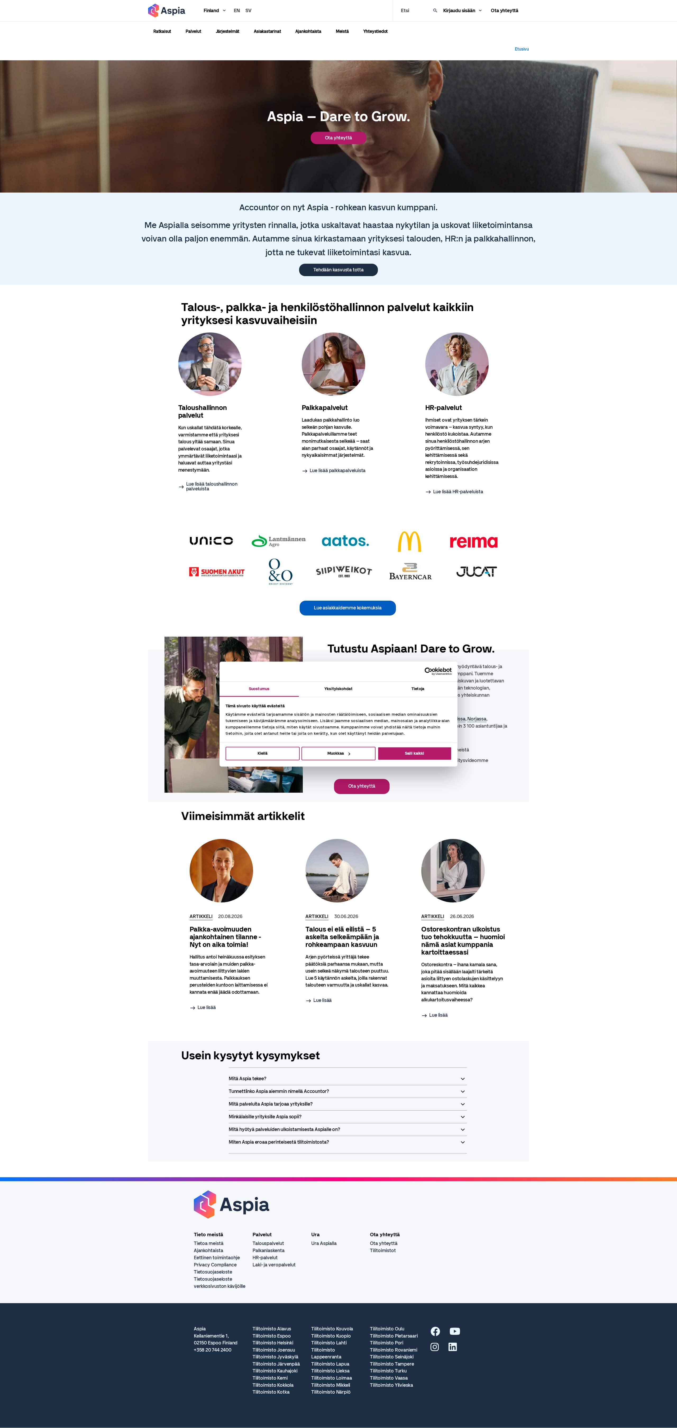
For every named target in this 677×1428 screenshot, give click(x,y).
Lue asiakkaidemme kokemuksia (347, 608)
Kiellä (262, 753)
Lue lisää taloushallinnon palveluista (211, 486)
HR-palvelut (265, 1258)
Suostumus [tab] (259, 688)
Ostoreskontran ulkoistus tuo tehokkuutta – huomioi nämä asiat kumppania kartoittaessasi (463, 940)
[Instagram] (435, 1349)
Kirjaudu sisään (459, 10)
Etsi (405, 10)
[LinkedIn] (453, 1349)
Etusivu (522, 49)
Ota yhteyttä (504, 10)
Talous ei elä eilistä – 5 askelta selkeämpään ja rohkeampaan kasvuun (342, 937)
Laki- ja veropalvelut (274, 1265)
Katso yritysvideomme (464, 760)
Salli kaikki (414, 753)
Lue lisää (207, 1007)
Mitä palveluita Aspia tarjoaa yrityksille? (271, 1104)
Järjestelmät (228, 31)
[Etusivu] (166, 10)
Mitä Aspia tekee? (247, 1079)
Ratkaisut (162, 31)
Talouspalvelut (268, 1243)
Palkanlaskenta (269, 1250)
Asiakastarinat (267, 31)
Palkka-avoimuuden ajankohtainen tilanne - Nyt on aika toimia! (225, 937)
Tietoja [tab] (417, 688)
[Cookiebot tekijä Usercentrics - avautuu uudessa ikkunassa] (428, 671)
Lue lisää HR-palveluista (458, 491)
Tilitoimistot (383, 1250)
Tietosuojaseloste (213, 1272)
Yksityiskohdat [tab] (338, 688)
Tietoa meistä (208, 1243)
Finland (211, 10)
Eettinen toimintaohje (217, 1258)
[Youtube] (455, 1333)
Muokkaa (335, 753)
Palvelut (193, 31)
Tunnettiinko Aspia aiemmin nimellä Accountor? (279, 1091)
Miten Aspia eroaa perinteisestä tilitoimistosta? (279, 1142)
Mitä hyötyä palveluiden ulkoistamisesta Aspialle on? (284, 1129)
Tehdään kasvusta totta (338, 270)
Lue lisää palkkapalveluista (338, 470)
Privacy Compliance (215, 1265)
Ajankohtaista (308, 31)
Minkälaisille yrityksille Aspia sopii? (265, 1117)
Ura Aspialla (324, 1243)
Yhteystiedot (375, 31)
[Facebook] (435, 1333)
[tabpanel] (215, 411)
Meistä (342, 31)
